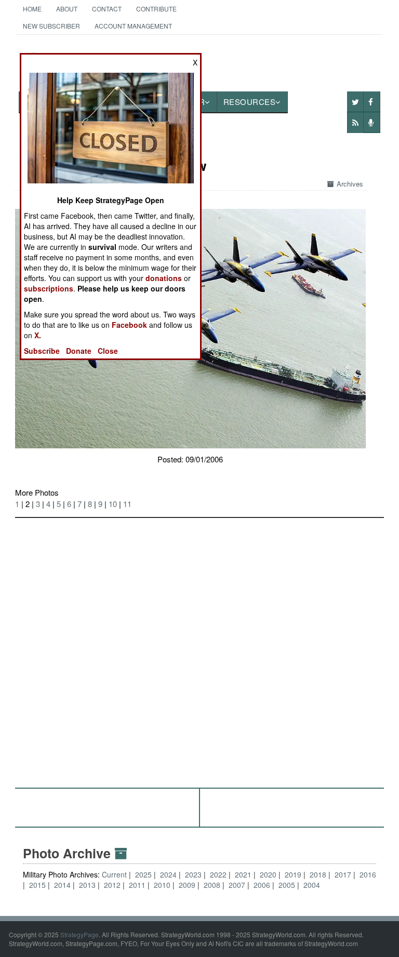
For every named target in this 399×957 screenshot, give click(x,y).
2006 (262, 885)
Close (108, 350)
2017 (343, 874)
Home (32, 8)
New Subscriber (51, 25)
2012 (112, 885)
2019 (293, 874)
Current (115, 874)
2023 (193, 874)
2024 (168, 874)
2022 (218, 874)
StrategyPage (79, 934)
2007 (237, 885)
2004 (311, 885)
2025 (143, 874)
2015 (37, 885)
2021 (243, 874)
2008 (212, 885)
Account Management (133, 25)
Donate (78, 350)
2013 (87, 885)
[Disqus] (199, 648)
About (66, 8)
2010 (162, 885)
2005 (286, 885)
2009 (187, 885)
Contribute (156, 8)
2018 (318, 874)
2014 (62, 885)
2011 (137, 885)
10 (113, 503)
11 (127, 503)
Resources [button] (249, 101)
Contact (107, 8)
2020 (268, 874)
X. (37, 335)
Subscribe (42, 350)
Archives (350, 184)
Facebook (129, 325)
